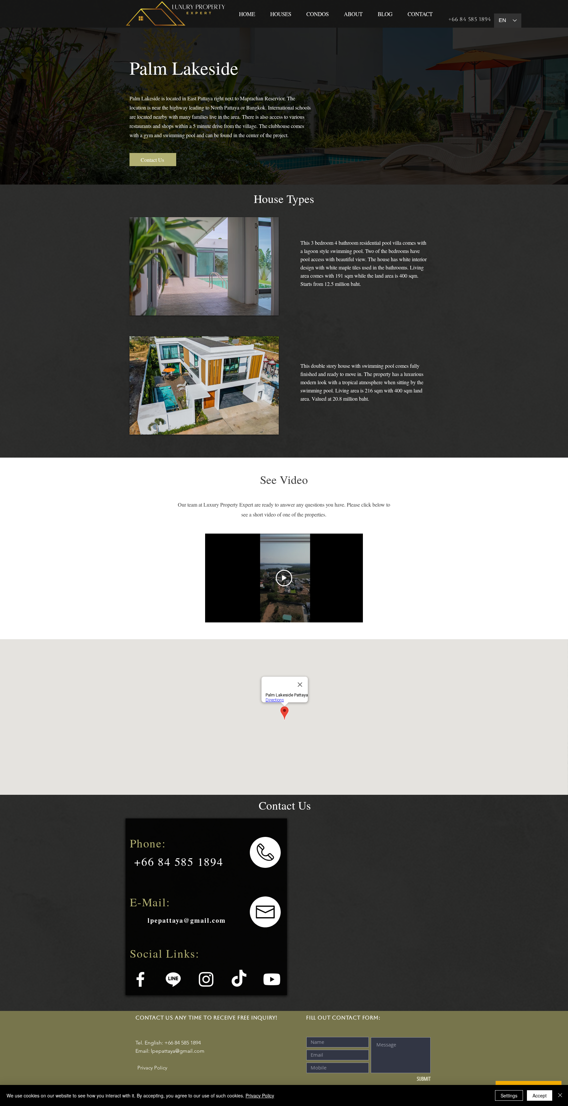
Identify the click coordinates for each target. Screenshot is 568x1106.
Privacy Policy (260, 1095)
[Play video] (284, 578)
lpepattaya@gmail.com (177, 1051)
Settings (509, 1095)
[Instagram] (206, 979)
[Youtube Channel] (272, 979)
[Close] (560, 1095)
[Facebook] (140, 979)
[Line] (173, 979)
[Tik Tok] (239, 979)
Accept (539, 1095)
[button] (204, 266)
